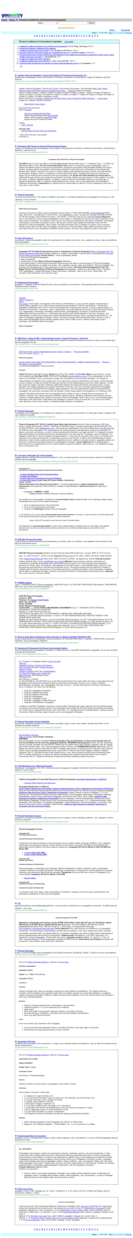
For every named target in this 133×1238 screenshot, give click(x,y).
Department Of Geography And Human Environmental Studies (43, 648)
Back (110, 33)
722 (19, 903)
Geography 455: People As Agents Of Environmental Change (42, 146)
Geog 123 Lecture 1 (25, 238)
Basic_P (13, 20)
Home (4, 20)
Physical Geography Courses (29, 816)
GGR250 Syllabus (25, 583)
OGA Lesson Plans (25, 1189)
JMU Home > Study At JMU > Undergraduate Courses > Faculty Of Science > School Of (53, 338)
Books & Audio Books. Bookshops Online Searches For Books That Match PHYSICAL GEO (54, 637)
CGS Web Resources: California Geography (35, 766)
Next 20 (129, 33)
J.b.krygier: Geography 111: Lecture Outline (35, 455)
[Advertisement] (66, 7)
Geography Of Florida (26, 1042)
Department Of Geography (28, 283)
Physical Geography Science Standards (33, 722)
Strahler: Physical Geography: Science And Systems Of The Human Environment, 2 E (52, 75)
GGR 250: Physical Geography (30, 539)
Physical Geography (26, 195)
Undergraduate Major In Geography (32, 1136)
